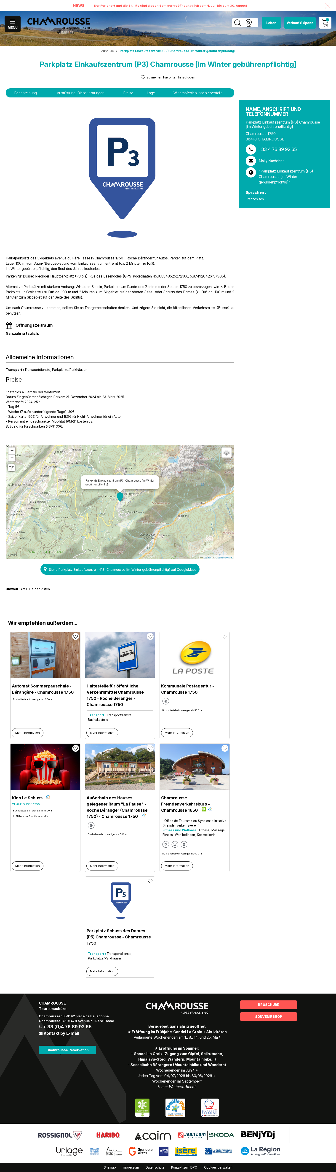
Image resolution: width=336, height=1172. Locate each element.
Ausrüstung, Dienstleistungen (80, 93)
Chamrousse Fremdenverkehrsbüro (185, 804)
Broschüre (268, 1005)
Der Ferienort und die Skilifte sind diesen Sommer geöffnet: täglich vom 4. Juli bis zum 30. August (170, 5)
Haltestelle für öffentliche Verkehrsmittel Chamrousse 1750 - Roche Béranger (115, 695)
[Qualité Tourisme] (210, 1107)
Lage (151, 93)
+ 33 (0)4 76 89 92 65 (67, 1026)
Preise (128, 93)
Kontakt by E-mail (61, 1033)
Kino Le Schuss (27, 797)
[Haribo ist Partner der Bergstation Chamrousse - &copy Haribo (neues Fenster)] (108, 1135)
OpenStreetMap (224, 557)
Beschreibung (25, 93)
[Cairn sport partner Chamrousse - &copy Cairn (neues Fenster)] (153, 1135)
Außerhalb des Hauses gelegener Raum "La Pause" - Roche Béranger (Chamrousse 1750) (117, 807)
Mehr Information (27, 732)
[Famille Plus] (175, 1107)
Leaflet (207, 557)
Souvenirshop (268, 1016)
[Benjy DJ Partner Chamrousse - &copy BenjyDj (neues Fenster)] (258, 1135)
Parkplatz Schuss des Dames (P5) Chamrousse (119, 937)
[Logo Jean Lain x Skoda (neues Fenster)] (206, 1135)
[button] (120, 497)
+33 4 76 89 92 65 (277, 149)
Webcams (249, 23)
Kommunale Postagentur (187, 689)
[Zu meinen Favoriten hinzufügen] (75, 636)
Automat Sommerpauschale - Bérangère (43, 689)
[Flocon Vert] (142, 1107)
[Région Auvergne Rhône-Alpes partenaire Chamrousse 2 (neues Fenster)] (260, 1151)
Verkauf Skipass (300, 23)
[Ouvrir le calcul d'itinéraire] (11, 467)
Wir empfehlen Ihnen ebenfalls (197, 93)
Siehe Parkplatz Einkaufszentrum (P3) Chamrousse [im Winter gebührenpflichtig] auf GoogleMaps (122, 569)
